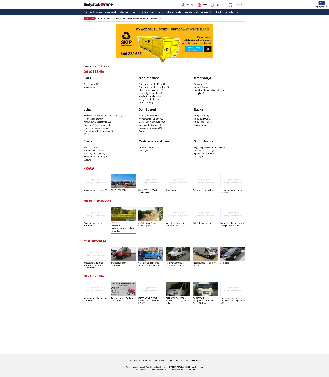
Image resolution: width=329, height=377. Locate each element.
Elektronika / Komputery (150, 122)
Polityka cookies (152, 367)
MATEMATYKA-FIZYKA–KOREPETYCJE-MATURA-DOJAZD (149, 300)
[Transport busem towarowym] (123, 254)
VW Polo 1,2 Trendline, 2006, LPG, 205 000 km (148, 264)
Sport (153, 12)
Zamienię (224, 263)
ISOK (187, 360)
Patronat (153, 360)
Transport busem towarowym (119, 264)
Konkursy (101, 18)
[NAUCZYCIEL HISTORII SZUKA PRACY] (150, 181)
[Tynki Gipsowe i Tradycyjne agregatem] (123, 289)
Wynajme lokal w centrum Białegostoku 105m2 (232, 224)
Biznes (170, 12)
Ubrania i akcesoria (93, 150)
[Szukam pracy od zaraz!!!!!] (96, 181)
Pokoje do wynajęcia (148, 96)
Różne (86, 134)
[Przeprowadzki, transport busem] (205, 254)
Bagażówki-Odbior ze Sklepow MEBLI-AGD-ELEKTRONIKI (93, 265)
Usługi (197, 93)
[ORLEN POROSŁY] (123, 181)
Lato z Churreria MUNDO (116, 18)
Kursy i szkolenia (201, 122)
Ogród (141, 131)
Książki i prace (200, 125)
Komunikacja (238, 5)
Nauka (178, 12)
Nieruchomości (191, 12)
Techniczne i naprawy (93, 119)
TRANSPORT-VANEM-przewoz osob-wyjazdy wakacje (176, 300)
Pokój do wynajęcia (202, 223)
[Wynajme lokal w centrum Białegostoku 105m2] (232, 214)
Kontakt (170, 360)
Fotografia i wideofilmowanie (97, 131)
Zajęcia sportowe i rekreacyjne (208, 147)
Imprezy (190, 5)
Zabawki (87, 160)
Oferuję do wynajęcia (148, 90)
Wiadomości (110, 12)
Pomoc (179, 360)
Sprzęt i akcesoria (202, 153)
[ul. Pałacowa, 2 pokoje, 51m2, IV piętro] (150, 214)
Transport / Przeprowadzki (96, 125)
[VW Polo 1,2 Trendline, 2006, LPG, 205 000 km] (150, 254)
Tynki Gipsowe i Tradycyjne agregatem (123, 299)
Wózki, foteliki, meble (94, 157)
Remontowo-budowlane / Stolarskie (100, 116)
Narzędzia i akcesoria (149, 128)
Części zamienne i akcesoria (207, 90)
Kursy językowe (201, 119)
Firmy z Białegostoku (93, 12)
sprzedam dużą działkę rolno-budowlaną (176, 224)
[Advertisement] (164, 328)
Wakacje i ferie (90, 147)
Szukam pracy (90, 87)
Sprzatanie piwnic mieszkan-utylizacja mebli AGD (232, 300)
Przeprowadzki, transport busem (204, 264)
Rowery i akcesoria (203, 150)
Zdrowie (218, 12)
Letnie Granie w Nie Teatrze (137, 18)
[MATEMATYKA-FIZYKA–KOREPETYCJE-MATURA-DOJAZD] (150, 289)
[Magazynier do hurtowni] (205, 181)
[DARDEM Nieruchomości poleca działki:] (123, 214)
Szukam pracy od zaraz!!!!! (95, 190)
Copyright (165, 367)
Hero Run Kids (155, 18)
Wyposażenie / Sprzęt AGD (151, 119)
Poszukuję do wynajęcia (150, 93)
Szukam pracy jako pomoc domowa (232, 191)
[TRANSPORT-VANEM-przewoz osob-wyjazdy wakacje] (178, 289)
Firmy (204, 5)
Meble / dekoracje (147, 116)
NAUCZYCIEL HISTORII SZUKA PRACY (148, 191)
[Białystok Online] (98, 5)
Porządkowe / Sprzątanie (95, 122)
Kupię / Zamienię (147, 99)
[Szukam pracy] (178, 181)
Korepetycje (199, 116)
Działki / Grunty (146, 102)
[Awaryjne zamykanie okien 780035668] (96, 289)
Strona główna (90, 66)
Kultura (145, 12)
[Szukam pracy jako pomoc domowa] (232, 181)
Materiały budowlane (149, 125)
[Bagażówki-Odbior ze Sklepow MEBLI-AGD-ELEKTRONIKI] (96, 254)
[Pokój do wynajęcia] (205, 214)
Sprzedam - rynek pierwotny (152, 87)
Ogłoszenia (220, 5)
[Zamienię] (232, 254)
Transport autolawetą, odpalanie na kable (176, 264)
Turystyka (229, 12)
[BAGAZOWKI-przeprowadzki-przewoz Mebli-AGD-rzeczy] (205, 289)
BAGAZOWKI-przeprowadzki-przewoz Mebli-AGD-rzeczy (204, 300)
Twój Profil (196, 360)
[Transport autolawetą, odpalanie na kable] (178, 254)
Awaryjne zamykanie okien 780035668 (96, 299)
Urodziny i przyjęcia (93, 153)
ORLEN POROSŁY (118, 190)
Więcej (239, 12)
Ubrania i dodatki (147, 147)
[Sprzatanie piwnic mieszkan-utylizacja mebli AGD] (232, 289)
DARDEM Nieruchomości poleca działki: (123, 228)
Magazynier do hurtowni (204, 190)
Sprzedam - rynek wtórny (150, 84)
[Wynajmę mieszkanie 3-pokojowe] (96, 214)
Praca (161, 12)
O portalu (133, 360)
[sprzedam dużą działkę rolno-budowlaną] (178, 214)
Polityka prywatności (135, 367)
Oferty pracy (89, 84)
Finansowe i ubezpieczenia (96, 128)
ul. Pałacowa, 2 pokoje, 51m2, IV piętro (148, 224)
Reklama (143, 360)
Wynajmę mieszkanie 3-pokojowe (94, 224)
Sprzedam (199, 84)
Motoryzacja (206, 12)
